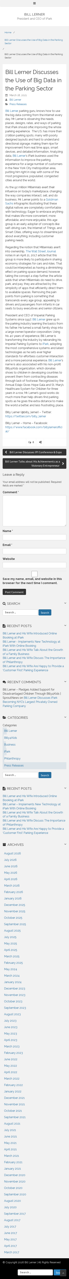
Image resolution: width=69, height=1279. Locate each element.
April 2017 (10, 1246)
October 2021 (13, 1110)
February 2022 (13, 1085)
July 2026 (10, 860)
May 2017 (10, 1239)
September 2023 (15, 1008)
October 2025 (13, 917)
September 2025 (15, 924)
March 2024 (12, 975)
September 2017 (15, 1213)
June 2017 (10, 1233)
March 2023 (11, 1046)
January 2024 (13, 982)
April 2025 (10, 950)
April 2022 (10, 1072)
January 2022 (12, 1091)
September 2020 (15, 1194)
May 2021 (10, 1143)
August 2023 (12, 1014)
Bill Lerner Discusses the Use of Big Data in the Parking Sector (34, 41)
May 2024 (10, 969)
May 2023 (10, 1033)
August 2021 (12, 1123)
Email (7, 545)
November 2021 (14, 1104)
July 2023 (10, 1020)
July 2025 (10, 937)
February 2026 (13, 892)
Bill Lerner (15, 99)
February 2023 (13, 1053)
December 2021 (14, 1098)
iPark (45, 344)
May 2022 (10, 1065)
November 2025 (14, 911)
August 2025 (12, 930)
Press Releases (18, 104)
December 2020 (14, 1175)
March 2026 (12, 885)
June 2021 (10, 1136)
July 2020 (10, 1207)
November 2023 (14, 995)
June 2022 (10, 1059)
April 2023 (10, 1040)
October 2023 (13, 1001)
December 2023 (14, 988)
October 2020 (13, 1188)
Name (8, 531)
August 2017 (12, 1220)
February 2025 (13, 962)
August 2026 (12, 853)
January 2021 (12, 1168)
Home (8, 32)
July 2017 (10, 1226)
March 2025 (11, 956)
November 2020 (14, 1181)
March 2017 (11, 1252)
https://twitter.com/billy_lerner (25, 416)
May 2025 (10, 943)
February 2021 (13, 1162)
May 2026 (10, 872)
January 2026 (13, 898)
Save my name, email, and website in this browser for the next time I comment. (32, 581)
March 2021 (11, 1155)
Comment (11, 492)
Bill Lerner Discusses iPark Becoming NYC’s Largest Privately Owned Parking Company (30, 702)
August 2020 (12, 1201)
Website (9, 559)
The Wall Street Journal (41, 251)
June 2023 (10, 1027)
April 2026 (10, 879)
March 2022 (11, 1078)
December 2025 (14, 905)
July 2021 (10, 1130)
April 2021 (10, 1149)
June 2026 (11, 866)
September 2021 (15, 1117)
